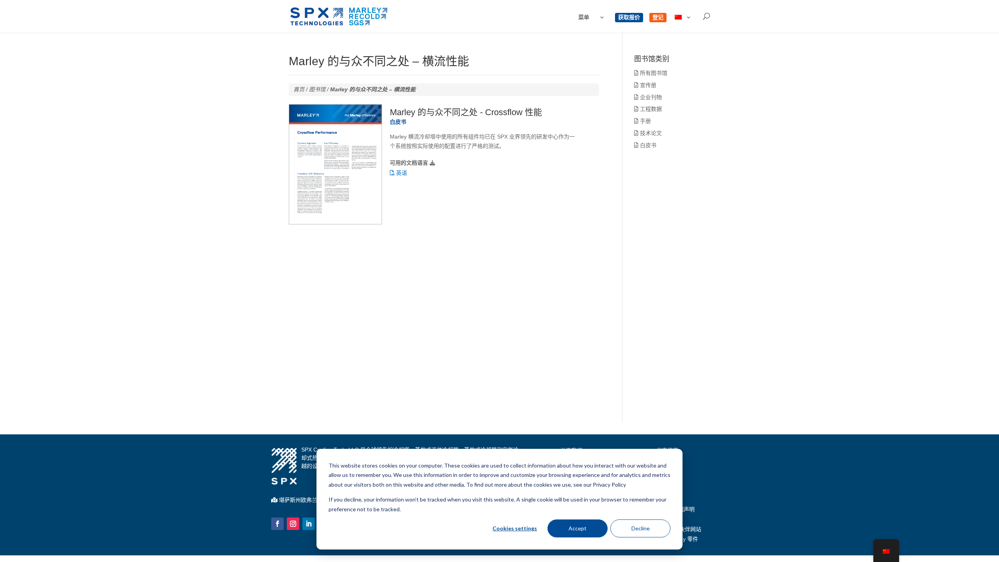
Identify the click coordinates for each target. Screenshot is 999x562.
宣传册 (647, 85)
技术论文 (650, 133)
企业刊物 (650, 97)
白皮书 (647, 145)
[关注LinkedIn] (308, 524)
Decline (640, 528)
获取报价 (629, 17)
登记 (657, 17)
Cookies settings (514, 528)
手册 (644, 121)
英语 (401, 173)
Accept (578, 528)
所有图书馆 (652, 73)
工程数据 (650, 109)
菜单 (583, 17)
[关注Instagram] (293, 524)
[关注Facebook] (277, 524)
